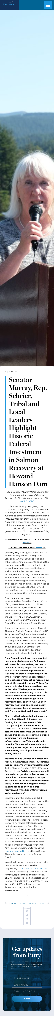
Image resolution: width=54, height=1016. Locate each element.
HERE (26, 542)
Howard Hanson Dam (16, 851)
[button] (48, 5)
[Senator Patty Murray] (9, 6)
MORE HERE (27, 501)
